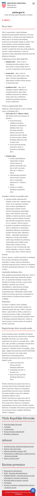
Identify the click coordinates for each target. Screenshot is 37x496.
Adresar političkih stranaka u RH (15, 451)
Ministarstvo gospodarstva (13, 471)
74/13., (33, 348)
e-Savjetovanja (9, 429)
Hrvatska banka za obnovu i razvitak (16, 480)
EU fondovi (8, 483)
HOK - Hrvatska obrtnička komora (15, 473)
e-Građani (7, 427)
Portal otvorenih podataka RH (14, 432)
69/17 (3, 351)
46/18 (9, 351)
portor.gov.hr (18, 12)
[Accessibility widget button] (33, 490)
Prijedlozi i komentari (11, 434)
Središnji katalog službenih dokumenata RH (19, 446)
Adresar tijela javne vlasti (12, 449)
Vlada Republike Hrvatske (13, 424)
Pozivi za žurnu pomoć (11, 458)
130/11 (27, 348)
